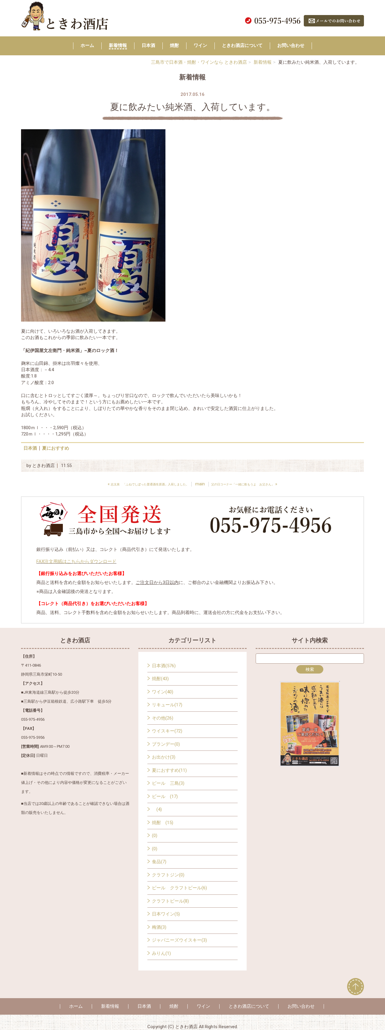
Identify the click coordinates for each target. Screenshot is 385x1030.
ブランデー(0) (166, 744)
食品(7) (159, 861)
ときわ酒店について (242, 45)
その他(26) (162, 718)
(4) (157, 809)
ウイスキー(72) (167, 731)
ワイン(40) (162, 692)
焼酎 (174, 45)
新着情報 (118, 45)
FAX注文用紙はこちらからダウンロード (76, 561)
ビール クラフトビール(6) (179, 888)
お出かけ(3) (163, 757)
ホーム (87, 45)
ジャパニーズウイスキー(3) (179, 940)
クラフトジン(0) (168, 875)
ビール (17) (165, 796)
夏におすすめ (55, 448)
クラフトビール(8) (170, 901)
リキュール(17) (167, 705)
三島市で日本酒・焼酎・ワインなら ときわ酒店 (199, 62)
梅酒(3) (159, 927)
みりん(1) (161, 953)
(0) (154, 835)
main (200, 484)
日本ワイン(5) (166, 914)
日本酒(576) (164, 665)
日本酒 (148, 45)
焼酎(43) (160, 678)
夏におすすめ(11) (169, 770)
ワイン (200, 45)
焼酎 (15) (162, 822)
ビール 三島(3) (168, 783)
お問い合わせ (290, 45)
